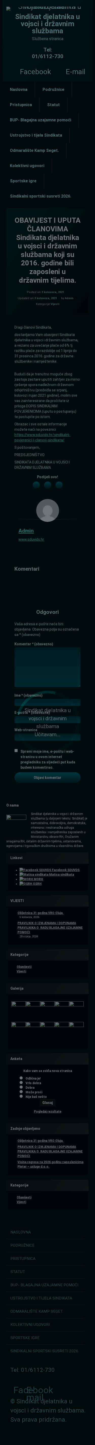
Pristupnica (21, 104)
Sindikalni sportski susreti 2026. (40, 196)
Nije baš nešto (36, 1097)
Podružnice (53, 89)
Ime (28, 695)
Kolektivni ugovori (27, 165)
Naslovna (18, 89)
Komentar (33, 644)
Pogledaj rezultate (47, 1111)
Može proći (34, 1092)
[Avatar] (47, 510)
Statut (53, 104)
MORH (38, 879)
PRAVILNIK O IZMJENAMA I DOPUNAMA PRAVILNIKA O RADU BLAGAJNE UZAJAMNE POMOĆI (50, 927)
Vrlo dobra (33, 1083)
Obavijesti (24, 967)
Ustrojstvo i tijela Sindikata (36, 135)
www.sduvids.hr (31, 539)
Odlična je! (33, 1078)
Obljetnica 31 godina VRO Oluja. (40, 913)
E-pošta (32, 713)
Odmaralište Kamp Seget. (34, 150)
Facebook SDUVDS (65, 870)
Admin (69, 298)
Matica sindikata (61, 874)
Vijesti (55, 304)
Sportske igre (23, 181)
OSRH (37, 884)
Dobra (30, 1087)
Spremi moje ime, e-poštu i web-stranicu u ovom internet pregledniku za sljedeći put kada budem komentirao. (48, 759)
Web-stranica (25, 730)
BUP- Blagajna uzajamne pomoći (40, 120)
